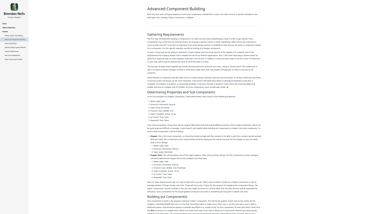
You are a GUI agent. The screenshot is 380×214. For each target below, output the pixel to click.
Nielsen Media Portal (12, 51)
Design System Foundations (14, 35)
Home (4, 24)
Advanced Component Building (15, 39)
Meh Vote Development (12, 55)
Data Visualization (11, 43)
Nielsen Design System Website (15, 47)
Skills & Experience (8, 28)
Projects (5, 31)
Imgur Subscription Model (13, 59)
